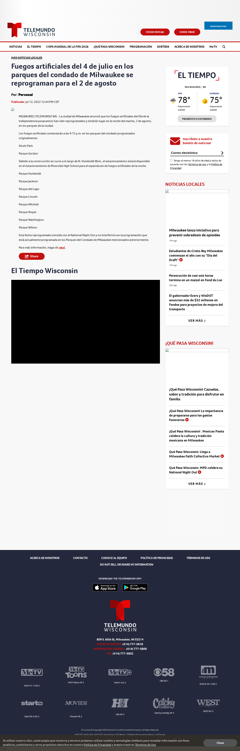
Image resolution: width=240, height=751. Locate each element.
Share (34, 256)
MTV (213, 47)
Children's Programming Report (140, 734)
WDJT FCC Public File (84, 734)
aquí (62, 247)
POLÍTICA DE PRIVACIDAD (157, 558)
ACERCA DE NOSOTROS (44, 558)
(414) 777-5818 (132, 644)
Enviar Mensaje (155, 32)
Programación (141, 47)
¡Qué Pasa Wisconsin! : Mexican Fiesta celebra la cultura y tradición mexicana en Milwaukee (196, 436)
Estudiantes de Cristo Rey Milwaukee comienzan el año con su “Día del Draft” (196, 255)
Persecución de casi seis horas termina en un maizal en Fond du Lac (195, 277)
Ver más (196, 320)
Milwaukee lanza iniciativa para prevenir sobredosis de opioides (194, 233)
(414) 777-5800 (136, 649)
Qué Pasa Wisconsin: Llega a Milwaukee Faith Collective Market (194, 454)
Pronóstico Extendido (197, 119)
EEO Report (121, 734)
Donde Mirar (187, 32)
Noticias (15, 47)
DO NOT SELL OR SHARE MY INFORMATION (126, 564)
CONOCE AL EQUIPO (114, 558)
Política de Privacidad (97, 745)
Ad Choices (160, 734)
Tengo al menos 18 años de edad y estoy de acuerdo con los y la (196, 164)
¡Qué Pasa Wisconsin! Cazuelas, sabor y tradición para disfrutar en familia (196, 394)
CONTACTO (80, 558)
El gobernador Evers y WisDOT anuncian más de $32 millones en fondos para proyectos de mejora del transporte (196, 302)
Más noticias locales (26, 58)
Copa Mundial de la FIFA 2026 (67, 47)
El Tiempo (34, 47)
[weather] (173, 101)
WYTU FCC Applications (104, 734)
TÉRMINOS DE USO (198, 558)
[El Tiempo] (197, 79)
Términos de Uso (197, 164)
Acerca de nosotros (189, 47)
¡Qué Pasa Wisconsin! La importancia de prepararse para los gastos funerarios (196, 415)
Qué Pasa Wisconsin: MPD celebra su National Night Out (196, 470)
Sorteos (163, 47)
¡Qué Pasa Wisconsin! (109, 47)
